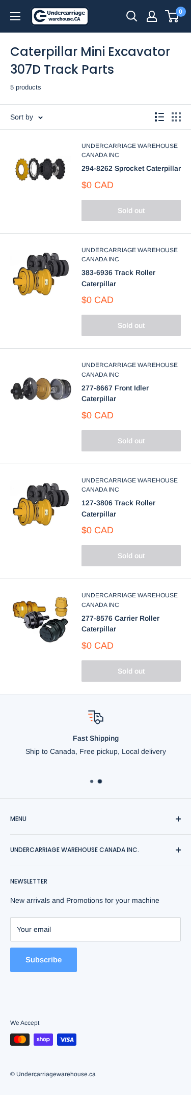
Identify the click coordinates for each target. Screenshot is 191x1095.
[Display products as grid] (176, 116)
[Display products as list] (159, 116)
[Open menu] (15, 16)
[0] (172, 16)
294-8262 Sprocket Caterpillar (131, 168)
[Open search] (132, 16)
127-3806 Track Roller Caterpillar (118, 508)
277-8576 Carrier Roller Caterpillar (120, 623)
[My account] (152, 16)
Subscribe (43, 959)
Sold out (131, 210)
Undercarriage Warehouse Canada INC (129, 150)
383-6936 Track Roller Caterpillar (118, 278)
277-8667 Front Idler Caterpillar (115, 393)
